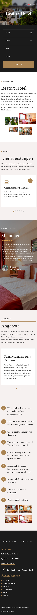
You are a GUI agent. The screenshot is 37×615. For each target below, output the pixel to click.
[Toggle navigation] (34, 4)
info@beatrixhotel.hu (8, 563)
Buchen (18, 64)
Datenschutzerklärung (7, 611)
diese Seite (25, 169)
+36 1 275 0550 (11, 558)
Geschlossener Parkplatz (16, 187)
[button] (28, 4)
